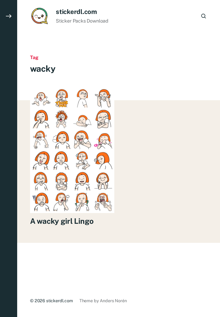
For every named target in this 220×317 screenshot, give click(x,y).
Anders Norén (113, 300)
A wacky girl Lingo (62, 221)
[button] (8, 158)
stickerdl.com (76, 11)
